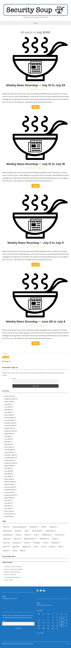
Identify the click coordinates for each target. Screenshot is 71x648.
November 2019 (9, 490)
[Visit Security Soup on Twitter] (5, 362)
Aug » (42, 633)
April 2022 (7, 412)
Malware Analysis (30, 539)
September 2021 (9, 431)
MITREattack (44, 539)
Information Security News (13, 566)
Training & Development (12, 577)
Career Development (20, 527)
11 (61, 620)
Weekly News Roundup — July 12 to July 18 (35, 164)
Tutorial (52, 546)
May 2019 (7, 506)
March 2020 (8, 479)
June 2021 (7, 439)
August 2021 (8, 433)
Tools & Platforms (10, 574)
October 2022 (8, 396)
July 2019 (7, 500)
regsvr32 (16, 546)
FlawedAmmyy (47, 535)
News (35, 89)
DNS (27, 531)
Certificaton (34, 527)
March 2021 (8, 447)
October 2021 (8, 428)
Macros (17, 539)
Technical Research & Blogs (13, 569)
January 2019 (8, 516)
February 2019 (8, 514)
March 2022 (8, 415)
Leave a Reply (42, 89)
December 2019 (9, 487)
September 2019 (9, 495)
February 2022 (9, 417)
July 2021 (7, 436)
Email (14, 378)
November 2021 (9, 425)
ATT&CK (6, 527)
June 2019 (7, 503)
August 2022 (8, 401)
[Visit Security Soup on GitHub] (9, 362)
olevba (27, 543)
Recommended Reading (12, 572)
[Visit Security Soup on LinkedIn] (7, 362)
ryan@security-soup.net (9, 598)
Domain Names (37, 531)
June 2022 (7, 407)
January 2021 (8, 452)
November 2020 (9, 458)
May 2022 (7, 409)
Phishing (36, 543)
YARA (22, 550)
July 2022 (7, 404)
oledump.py (17, 543)
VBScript (6, 550)
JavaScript (7, 539)
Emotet (27, 535)
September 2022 (9, 399)
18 (62, 623)
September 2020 (9, 463)
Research (26, 546)
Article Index (8, 580)
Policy (45, 543)
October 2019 (8, 492)
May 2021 (7, 441)
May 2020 (7, 474)
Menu (35, 23)
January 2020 (8, 484)
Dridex (19, 535)
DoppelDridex (50, 531)
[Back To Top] (68, 644)
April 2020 (7, 476)
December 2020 (9, 455)
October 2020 (8, 460)
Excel (36, 535)
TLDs (35, 546)
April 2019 (7, 508)
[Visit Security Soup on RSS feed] (2, 362)
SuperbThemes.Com (28, 643)
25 (62, 625)
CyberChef (53, 527)
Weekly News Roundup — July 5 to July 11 (35, 243)
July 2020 (7, 468)
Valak (61, 546)
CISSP (44, 527)
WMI (15, 550)
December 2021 (9, 423)
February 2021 (8, 449)
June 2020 (7, 471)
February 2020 (9, 482)
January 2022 (8, 420)
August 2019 (8, 498)
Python (6, 546)
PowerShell (55, 543)
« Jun (38, 633)
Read (35, 107)
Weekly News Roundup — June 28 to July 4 (35, 321)
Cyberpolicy (7, 531)
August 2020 (8, 466)
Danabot (18, 531)
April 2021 (7, 444)
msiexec (55, 539)
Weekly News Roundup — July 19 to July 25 (35, 85)
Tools (43, 546)
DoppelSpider (8, 535)
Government (59, 535)
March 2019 (8, 511)
